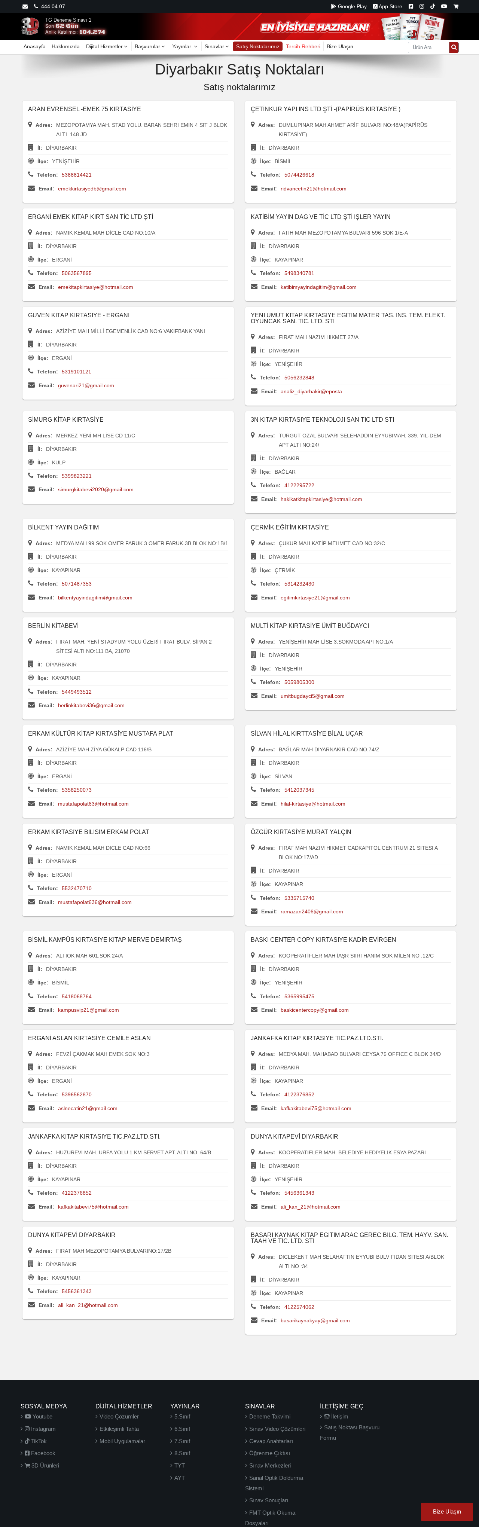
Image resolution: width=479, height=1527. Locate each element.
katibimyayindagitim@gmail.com (319, 287)
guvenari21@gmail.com (86, 385)
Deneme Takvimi (269, 1416)
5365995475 (299, 996)
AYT (179, 1478)
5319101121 (76, 372)
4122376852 (299, 1094)
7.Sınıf (182, 1441)
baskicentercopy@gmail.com (315, 1010)
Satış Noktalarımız (258, 46)
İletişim (339, 1416)
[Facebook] (411, 6)
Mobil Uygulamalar (122, 1441)
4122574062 (299, 1307)
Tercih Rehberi (303, 46)
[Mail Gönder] (25, 6)
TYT (179, 1465)
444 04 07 (51, 6)
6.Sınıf (182, 1429)
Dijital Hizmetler (104, 46)
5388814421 (77, 175)
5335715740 (299, 898)
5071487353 (77, 584)
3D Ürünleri (44, 1465)
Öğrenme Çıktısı (269, 1453)
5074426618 (299, 175)
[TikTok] (432, 6)
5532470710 (77, 888)
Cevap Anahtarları (271, 1441)
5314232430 (299, 584)
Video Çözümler (119, 1416)
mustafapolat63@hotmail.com (93, 804)
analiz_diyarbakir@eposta (311, 391)
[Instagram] (421, 6)
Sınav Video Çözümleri (277, 1429)
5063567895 (77, 273)
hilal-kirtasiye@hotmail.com (313, 804)
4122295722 (299, 485)
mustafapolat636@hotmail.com (95, 902)
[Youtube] (444, 6)
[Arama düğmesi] (454, 47)
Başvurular (147, 46)
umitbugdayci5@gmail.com (313, 696)
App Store (390, 6)
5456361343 (299, 1193)
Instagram (43, 1429)
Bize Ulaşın (340, 46)
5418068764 (77, 996)
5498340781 (299, 273)
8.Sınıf (182, 1453)
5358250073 (77, 790)
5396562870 (77, 1094)
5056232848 (299, 378)
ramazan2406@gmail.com (312, 911)
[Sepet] (456, 6)
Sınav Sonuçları (268, 1500)
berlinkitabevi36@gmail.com (91, 705)
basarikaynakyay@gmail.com (315, 1320)
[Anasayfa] (30, 26)
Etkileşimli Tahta (119, 1429)
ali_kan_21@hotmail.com (311, 1207)
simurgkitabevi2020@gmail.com (96, 489)
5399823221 (77, 476)
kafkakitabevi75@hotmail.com (316, 1108)
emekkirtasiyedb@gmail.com (92, 189)
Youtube (41, 1416)
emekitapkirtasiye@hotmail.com (95, 287)
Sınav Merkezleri (270, 1465)
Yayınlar (182, 46)
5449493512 (77, 692)
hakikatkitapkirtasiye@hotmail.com (321, 499)
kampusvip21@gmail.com (88, 1010)
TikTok (38, 1441)
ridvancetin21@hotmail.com (314, 189)
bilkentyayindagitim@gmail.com (95, 598)
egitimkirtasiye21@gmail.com (315, 598)
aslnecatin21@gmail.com (88, 1108)
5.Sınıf (182, 1416)
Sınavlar (214, 46)
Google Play (351, 6)
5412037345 (299, 790)
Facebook (42, 1453)
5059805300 (299, 682)
